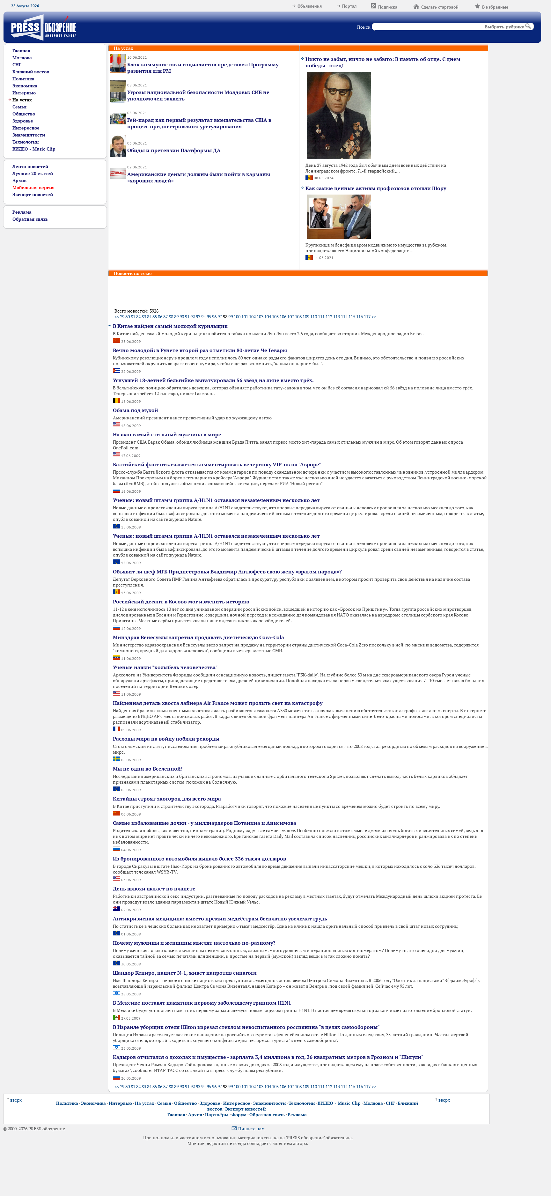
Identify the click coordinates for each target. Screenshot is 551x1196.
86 (160, 317)
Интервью (24, 93)
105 (275, 317)
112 (329, 317)
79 (122, 317)
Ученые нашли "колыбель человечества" (165, 667)
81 (133, 317)
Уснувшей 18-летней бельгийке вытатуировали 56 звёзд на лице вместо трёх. (213, 380)
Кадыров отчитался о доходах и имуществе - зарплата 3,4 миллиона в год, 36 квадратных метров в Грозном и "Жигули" (268, 1057)
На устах (144, 1103)
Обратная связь (30, 219)
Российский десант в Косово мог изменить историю (181, 601)
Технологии (25, 142)
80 (127, 317)
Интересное (26, 128)
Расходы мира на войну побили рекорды (166, 738)
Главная (21, 51)
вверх (16, 1100)
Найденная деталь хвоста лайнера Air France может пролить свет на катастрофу (217, 703)
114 (344, 317)
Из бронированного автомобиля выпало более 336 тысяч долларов (199, 858)
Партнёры (217, 1115)
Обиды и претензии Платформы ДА (174, 150)
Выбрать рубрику (504, 27)
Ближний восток (30, 72)
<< (116, 317)
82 (138, 317)
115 (352, 317)
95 (209, 317)
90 (182, 317)
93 (198, 317)
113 (336, 317)
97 (219, 317)
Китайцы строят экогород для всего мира (167, 798)
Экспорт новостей (32, 194)
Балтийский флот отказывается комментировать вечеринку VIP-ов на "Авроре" (217, 464)
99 (230, 317)
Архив (19, 180)
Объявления (310, 6)
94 (203, 317)
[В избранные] (516, 6)
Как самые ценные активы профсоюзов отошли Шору (375, 188)
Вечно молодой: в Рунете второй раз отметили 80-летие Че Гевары (200, 350)
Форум (238, 1115)
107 (290, 317)
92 (192, 317)
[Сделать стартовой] (466, 6)
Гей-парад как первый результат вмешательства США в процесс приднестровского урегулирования (199, 123)
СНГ (16, 65)
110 (313, 317)
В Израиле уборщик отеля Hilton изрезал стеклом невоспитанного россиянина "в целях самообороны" (246, 1027)
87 (165, 317)
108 (298, 317)
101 (244, 317)
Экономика (24, 86)
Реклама (22, 212)
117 (367, 317)
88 (171, 317)
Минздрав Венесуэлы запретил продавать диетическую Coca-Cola (198, 637)
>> (373, 317)
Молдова (22, 58)
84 (149, 317)
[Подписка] (405, 6)
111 (321, 317)
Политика (23, 79)
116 (359, 317)
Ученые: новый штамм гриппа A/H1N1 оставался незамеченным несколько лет (216, 500)
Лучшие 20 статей (32, 173)
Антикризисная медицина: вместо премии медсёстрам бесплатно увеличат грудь (220, 918)
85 (154, 317)
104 (267, 317)
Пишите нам (251, 1129)
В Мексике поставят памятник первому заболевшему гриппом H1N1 (202, 1003)
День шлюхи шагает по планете (154, 888)
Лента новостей (30, 166)
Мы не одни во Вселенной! (148, 768)
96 (214, 317)
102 (252, 317)
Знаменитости (28, 135)
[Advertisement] (51, 324)
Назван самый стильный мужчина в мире (167, 434)
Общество (23, 114)
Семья (19, 107)
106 (283, 317)
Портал (349, 6)
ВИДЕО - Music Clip (33, 149)
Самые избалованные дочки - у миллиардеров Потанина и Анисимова (204, 823)
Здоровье (22, 121)
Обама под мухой (135, 410)
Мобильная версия (33, 187)
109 (306, 317)
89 (176, 317)
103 (260, 317)
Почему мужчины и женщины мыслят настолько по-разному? (194, 943)
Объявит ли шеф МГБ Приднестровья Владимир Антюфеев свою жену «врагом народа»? (227, 571)
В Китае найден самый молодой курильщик (170, 326)
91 (187, 317)
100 (237, 317)
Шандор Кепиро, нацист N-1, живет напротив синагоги (185, 973)
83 (144, 317)
